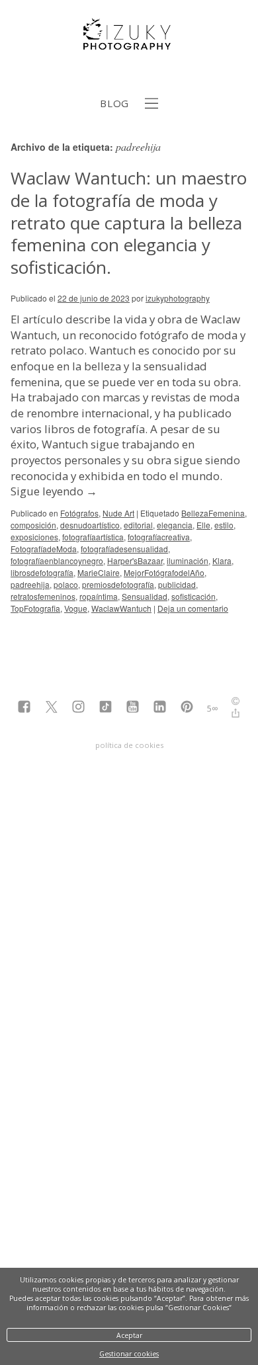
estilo (224, 524)
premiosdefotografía (118, 584)
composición (33, 524)
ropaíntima (98, 596)
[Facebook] (24, 708)
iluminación (187, 560)
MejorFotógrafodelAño (164, 572)
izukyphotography (178, 298)
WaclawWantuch (121, 608)
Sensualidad (144, 596)
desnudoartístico (90, 524)
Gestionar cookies (129, 1353)
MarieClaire (98, 572)
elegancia (175, 524)
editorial (138, 524)
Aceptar (129, 1335)
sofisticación (193, 596)
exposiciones (34, 536)
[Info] (235, 702)
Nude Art (118, 512)
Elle (203, 524)
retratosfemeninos (43, 596)
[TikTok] (105, 708)
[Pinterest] (187, 708)
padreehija (30, 584)
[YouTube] (132, 708)
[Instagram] (78, 708)
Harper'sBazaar (135, 560)
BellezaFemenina (213, 512)
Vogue (75, 608)
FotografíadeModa (44, 548)
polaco (66, 584)
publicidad (177, 584)
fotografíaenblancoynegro (57, 560)
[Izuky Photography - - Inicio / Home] (129, 44)
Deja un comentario (192, 608)
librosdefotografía (42, 572)
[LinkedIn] (160, 708)
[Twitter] (51, 708)
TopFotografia (35, 608)
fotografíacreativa (159, 536)
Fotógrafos (79, 512)
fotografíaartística (93, 536)
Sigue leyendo (54, 491)
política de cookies (129, 745)
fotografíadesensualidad (124, 548)
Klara (222, 560)
